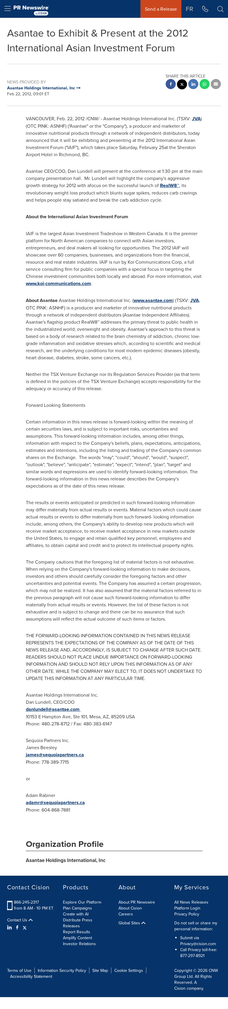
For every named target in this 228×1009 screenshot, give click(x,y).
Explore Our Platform (82, 902)
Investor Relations (79, 944)
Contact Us (17, 920)
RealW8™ (169, 185)
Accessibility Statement (31, 976)
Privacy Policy (186, 914)
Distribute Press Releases (77, 923)
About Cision (130, 908)
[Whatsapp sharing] (205, 85)
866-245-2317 (26, 902)
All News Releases (191, 902)
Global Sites (129, 923)
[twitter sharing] (182, 85)
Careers (125, 914)
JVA (196, 118)
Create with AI (75, 914)
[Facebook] (17, 927)
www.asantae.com (153, 300)
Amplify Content (77, 938)
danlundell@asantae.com (53, 709)
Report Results (76, 932)
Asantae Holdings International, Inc (65, 860)
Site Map (100, 970)
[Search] (220, 9)
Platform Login (187, 908)
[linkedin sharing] (193, 85)
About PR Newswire (136, 902)
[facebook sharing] (171, 85)
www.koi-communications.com (58, 283)
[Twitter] (24, 927)
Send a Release (161, 9)
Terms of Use (19, 970)
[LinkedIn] (10, 927)
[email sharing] (216, 85)
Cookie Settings (128, 970)
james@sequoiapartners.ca (55, 754)
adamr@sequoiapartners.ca (55, 802)
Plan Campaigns (77, 908)
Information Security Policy (62, 970)
